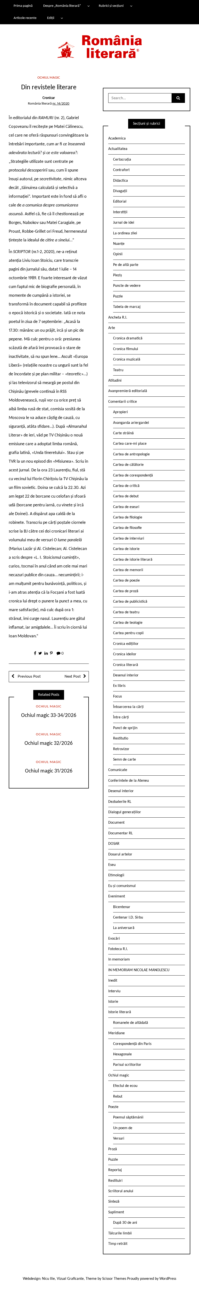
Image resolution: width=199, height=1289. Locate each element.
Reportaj (115, 1170)
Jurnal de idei (123, 223)
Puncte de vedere (127, 286)
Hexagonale (122, 1054)
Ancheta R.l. (117, 318)
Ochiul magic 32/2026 (49, 743)
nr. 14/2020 (60, 104)
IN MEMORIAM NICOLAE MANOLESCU (138, 970)
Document (116, 823)
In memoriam (119, 959)
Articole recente (25, 18)
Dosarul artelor (120, 854)
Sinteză (113, 1202)
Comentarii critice (122, 402)
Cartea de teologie (127, 623)
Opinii (118, 254)
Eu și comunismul (122, 886)
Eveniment (116, 896)
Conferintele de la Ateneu (128, 781)
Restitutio (120, 738)
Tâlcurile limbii (120, 1233)
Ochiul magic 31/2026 (49, 771)
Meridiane (116, 1033)
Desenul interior (126, 675)
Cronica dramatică (127, 338)
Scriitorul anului (120, 1191)
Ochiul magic (48, 78)
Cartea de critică (126, 486)
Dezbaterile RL (119, 802)
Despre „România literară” (62, 6)
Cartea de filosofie (127, 528)
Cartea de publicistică (130, 602)
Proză (112, 1149)
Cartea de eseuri (126, 507)
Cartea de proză (125, 591)
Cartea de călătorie (128, 465)
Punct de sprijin (125, 728)
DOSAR (113, 844)
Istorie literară (119, 1012)
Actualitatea (117, 149)
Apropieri (120, 412)
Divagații (120, 191)
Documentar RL (120, 833)
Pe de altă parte (125, 265)
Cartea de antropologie (131, 454)
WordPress (167, 1279)
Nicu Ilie (48, 1279)
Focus (117, 696)
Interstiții (120, 212)
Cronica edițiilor (126, 644)
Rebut (117, 1097)
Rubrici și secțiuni (111, 6)
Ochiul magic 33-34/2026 (48, 715)
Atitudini (115, 381)
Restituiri (115, 1181)
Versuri (118, 1139)
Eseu (112, 865)
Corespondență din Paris (132, 1044)
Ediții (50, 18)
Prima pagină (23, 6)
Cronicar (48, 98)
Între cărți (121, 717)
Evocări (114, 939)
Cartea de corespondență (133, 475)
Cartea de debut (126, 496)
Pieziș (117, 275)
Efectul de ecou (125, 1086)
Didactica (120, 181)
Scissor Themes (114, 1279)
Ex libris (119, 686)
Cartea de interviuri (128, 539)
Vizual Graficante (70, 1279)
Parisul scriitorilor (127, 1065)
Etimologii (116, 875)
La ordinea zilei (125, 233)
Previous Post (29, 676)
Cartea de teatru (126, 612)
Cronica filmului (125, 349)
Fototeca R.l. (118, 949)
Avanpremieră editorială (127, 391)
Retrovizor (121, 749)
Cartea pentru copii (128, 633)
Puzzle (118, 296)
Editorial (119, 202)
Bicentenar (121, 907)
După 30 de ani (125, 1223)
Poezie (113, 1107)
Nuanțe (118, 244)
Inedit (112, 981)
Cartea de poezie (126, 581)
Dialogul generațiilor (124, 812)
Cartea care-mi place (130, 444)
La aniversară (123, 928)
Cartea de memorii (128, 570)
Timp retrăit (117, 1244)
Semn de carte (124, 760)
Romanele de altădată (130, 1023)
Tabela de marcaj (127, 307)
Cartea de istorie (126, 549)
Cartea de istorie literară (132, 560)
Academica (117, 138)
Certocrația (122, 160)
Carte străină (123, 433)
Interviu (114, 991)
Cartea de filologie (127, 517)
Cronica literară (125, 665)
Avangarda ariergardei (131, 423)
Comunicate (117, 770)
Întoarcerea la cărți (128, 707)
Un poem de (122, 1128)
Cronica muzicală (126, 359)
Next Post (73, 676)
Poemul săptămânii (128, 1117)
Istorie (113, 1002)
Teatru (118, 370)
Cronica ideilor (124, 654)
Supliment (116, 1212)
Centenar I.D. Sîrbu (128, 918)
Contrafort (121, 170)
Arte (111, 328)
